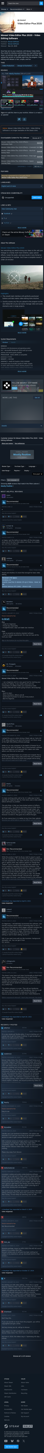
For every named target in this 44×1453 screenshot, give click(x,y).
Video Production (8, 66)
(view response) (7, 903)
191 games (9, 786)
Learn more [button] (37, 197)
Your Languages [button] (12, 480)
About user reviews (7, 443)
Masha (8, 784)
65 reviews (19, 604)
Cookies (6, 1416)
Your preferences (20, 443)
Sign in (3, 112)
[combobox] (23, 3)
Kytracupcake (10, 843)
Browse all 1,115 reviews (22, 1356)
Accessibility (8, 1409)
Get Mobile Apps (11, 1447)
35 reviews (9, 963)
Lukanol (9, 909)
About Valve (25, 1382)
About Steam (8, 1382)
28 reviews (18, 666)
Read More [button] (37, 644)
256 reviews (18, 726)
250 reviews (9, 497)
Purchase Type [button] (19, 466)
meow (8, 495)
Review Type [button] (6, 466)
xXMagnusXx (10, 961)
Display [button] (26, 470)
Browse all (37, 138)
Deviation (9, 601)
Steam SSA (7, 1386)
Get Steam (24, 1405)
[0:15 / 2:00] (22, 87)
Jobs (22, 1386)
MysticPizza (10, 724)
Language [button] (32, 466)
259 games (9, 528)
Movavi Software (13, 41)
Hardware (24, 1389)
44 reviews (18, 528)
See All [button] (37, 166)
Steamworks (8, 1389)
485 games (9, 666)
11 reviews (9, 845)
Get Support (25, 1413)
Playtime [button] (17, 470)
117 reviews (19, 560)
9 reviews (9, 911)
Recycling (24, 1393)
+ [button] (35, 66)
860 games (9, 726)
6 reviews (17, 786)
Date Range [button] (5, 470)
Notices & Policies (10, 1413)
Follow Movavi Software (24, 383)
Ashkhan (9, 558)
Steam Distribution (10, 1393)
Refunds (7, 1420)
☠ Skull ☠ (9, 526)
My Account (25, 1416)
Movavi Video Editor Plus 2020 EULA (14, 177)
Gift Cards (7, 1397)
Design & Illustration (25, 66)
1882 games (9, 604)
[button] (4, 9)
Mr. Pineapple (10, 664)
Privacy (6, 1405)
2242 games (9, 560)
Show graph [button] (36, 474)
